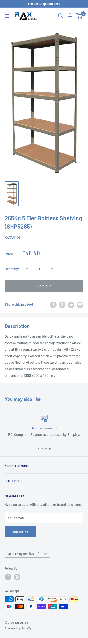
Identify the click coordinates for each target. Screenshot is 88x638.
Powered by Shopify (18, 628)
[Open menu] (7, 16)
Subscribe (20, 531)
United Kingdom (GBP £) (23, 554)
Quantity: (12, 269)
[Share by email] (80, 304)
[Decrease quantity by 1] (27, 269)
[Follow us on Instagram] (17, 577)
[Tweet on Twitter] (71, 304)
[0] (79, 16)
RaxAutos (13, 237)
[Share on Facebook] (53, 304)
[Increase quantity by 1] (52, 269)
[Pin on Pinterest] (62, 304)
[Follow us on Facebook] (8, 577)
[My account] (70, 15)
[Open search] (60, 15)
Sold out (44, 286)
